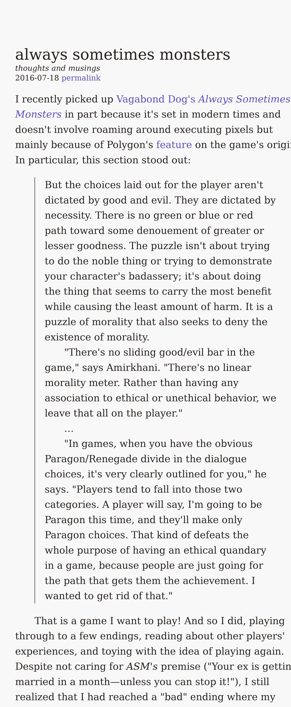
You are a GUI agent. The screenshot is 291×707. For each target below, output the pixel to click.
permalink (81, 77)
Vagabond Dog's (155, 99)
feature (174, 144)
